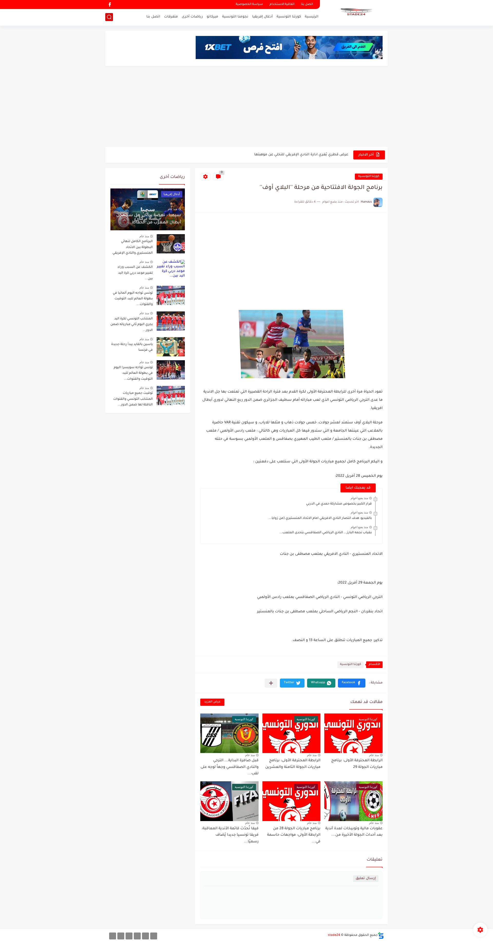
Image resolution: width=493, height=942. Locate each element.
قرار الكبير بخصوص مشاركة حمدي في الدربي (339, 504)
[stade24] (355, 12)
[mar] (153, 936)
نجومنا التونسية (235, 17)
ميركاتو (212, 17)
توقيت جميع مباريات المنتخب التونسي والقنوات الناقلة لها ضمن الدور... (133, 399)
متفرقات (171, 17)
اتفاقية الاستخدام (282, 4)
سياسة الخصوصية (249, 4)
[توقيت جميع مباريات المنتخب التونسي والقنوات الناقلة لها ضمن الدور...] (171, 395)
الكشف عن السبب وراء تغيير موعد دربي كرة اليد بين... (135, 273)
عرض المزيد (212, 702)
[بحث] (109, 17)
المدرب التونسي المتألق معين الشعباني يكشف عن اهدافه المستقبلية (291, 155)
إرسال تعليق (366, 878)
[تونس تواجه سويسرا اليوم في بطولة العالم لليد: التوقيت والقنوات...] (171, 369)
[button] (351, 683)
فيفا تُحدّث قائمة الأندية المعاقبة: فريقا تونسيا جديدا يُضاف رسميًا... (230, 835)
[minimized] (120, 936)
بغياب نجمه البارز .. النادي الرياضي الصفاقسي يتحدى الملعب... (325, 533)
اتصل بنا (307, 4)
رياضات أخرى (192, 17)
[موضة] (137, 936)
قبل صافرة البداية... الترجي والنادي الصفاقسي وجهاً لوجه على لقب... (230, 767)
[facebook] (110, 4)
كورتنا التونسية (289, 17)
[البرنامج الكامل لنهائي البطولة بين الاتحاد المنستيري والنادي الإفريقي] (171, 243)
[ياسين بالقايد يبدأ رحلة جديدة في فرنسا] (171, 346)
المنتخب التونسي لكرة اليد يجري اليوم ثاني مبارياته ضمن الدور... (131, 324)
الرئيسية (311, 17)
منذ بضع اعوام (359, 498)
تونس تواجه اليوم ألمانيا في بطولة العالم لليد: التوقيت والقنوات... (133, 299)
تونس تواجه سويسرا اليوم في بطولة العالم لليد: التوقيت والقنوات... (133, 373)
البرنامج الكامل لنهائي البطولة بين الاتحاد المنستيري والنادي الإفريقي (132, 247)
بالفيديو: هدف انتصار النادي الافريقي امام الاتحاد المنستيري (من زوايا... (320, 518)
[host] (112, 936)
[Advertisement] (246, 107)
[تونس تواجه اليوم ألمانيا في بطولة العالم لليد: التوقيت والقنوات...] (171, 295)
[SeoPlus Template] (381, 935)
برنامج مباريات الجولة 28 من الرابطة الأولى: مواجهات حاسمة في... (293, 835)
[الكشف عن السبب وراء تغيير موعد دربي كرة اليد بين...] (171, 269)
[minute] (129, 936)
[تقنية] (145, 936)
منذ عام (374, 755)
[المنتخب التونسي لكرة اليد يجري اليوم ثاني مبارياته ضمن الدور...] (171, 321)
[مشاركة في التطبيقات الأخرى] (271, 683)
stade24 (334, 935)
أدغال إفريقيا (262, 17)
